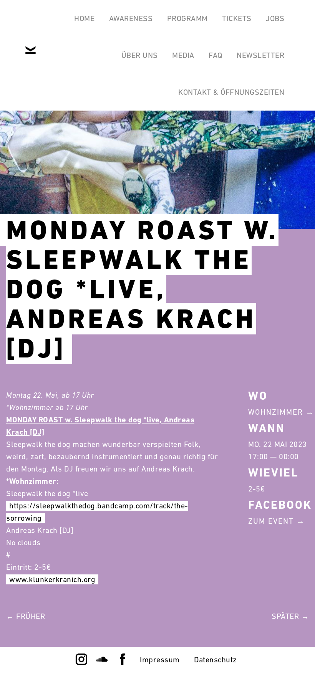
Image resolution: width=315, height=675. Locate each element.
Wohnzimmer (275, 412)
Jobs (275, 18)
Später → (290, 616)
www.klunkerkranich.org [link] (52, 579)
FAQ (215, 55)
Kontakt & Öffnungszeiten (231, 92)
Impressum (160, 659)
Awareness (131, 18)
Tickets (237, 18)
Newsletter (260, 55)
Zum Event (271, 521)
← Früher (25, 616)
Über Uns (139, 55)
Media (183, 55)
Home (84, 18)
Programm (187, 18)
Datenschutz (215, 659)
